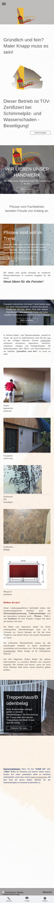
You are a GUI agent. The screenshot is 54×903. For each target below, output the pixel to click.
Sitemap (20, 892)
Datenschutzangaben (39, 777)
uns (49, 338)
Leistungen (45, 340)
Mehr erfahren (27, 189)
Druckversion (10, 892)
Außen (42, 648)
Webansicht (47, 892)
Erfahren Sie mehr (19, 728)
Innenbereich (9, 651)
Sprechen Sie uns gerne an (20, 258)
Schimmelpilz (40, 133)
